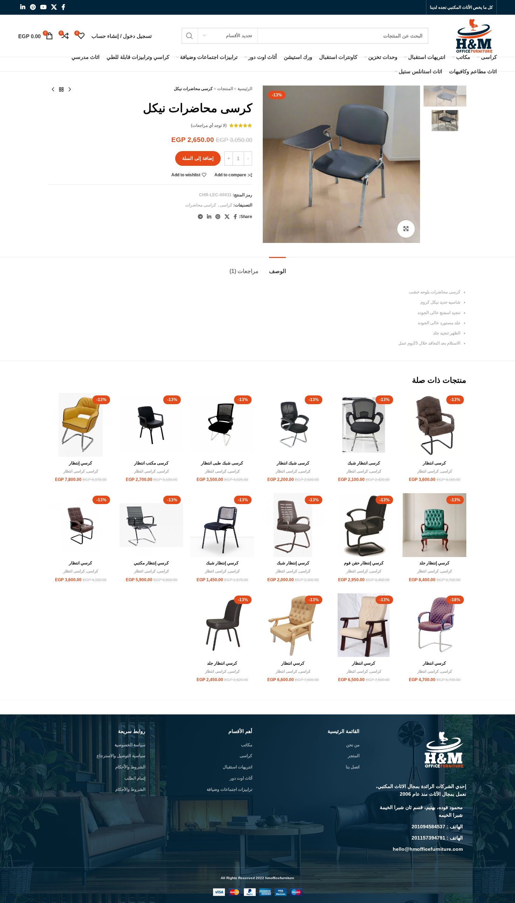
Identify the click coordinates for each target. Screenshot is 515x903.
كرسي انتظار (80, 563)
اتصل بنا (352, 767)
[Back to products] (61, 90)
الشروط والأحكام (130, 767)
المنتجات (225, 88)
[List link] (418, 811)
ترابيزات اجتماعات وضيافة (229, 789)
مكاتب (246, 744)
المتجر (353, 755)
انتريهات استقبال (237, 767)
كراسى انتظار (428, 471)
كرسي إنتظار (80, 463)
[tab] (277, 267)
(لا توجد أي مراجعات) (209, 125)
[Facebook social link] (63, 7)
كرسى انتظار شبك (364, 463)
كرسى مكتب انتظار (151, 463)
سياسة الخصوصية (130, 744)
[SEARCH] (189, 36)
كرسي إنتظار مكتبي (151, 563)
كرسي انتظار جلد (222, 663)
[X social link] (54, 7)
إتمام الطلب (134, 778)
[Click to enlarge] (406, 229)
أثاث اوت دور (241, 778)
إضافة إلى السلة (198, 158)
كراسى (226, 205)
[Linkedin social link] (23, 7)
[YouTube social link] (43, 7)
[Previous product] (70, 90)
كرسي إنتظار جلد (434, 563)
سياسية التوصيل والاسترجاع (121, 755)
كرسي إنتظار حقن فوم (364, 563)
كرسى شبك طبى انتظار (222, 463)
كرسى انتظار (434, 463)
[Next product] (53, 90)
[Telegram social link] (200, 217)
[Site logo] (475, 35)
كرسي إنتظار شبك (293, 563)
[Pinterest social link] (33, 7)
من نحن (352, 744)
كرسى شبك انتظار (293, 463)
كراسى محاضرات (200, 205)
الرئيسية (245, 88)
